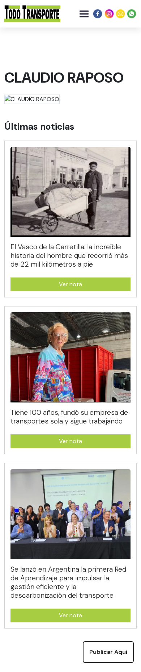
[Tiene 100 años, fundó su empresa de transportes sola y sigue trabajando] (76, 360)
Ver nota (70, 284)
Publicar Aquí (108, 652)
